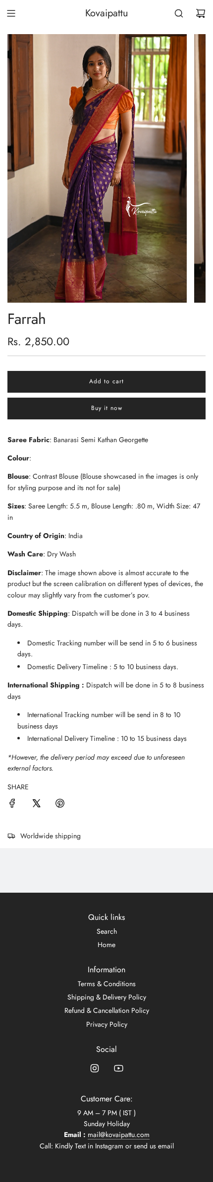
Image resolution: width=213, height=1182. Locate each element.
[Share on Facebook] (12, 804)
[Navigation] (11, 13)
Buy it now (106, 408)
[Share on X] (36, 804)
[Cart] (201, 13)
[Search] (179, 13)
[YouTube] (118, 1068)
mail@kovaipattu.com (119, 1134)
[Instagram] (95, 1068)
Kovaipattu (106, 13)
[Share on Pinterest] (60, 804)
